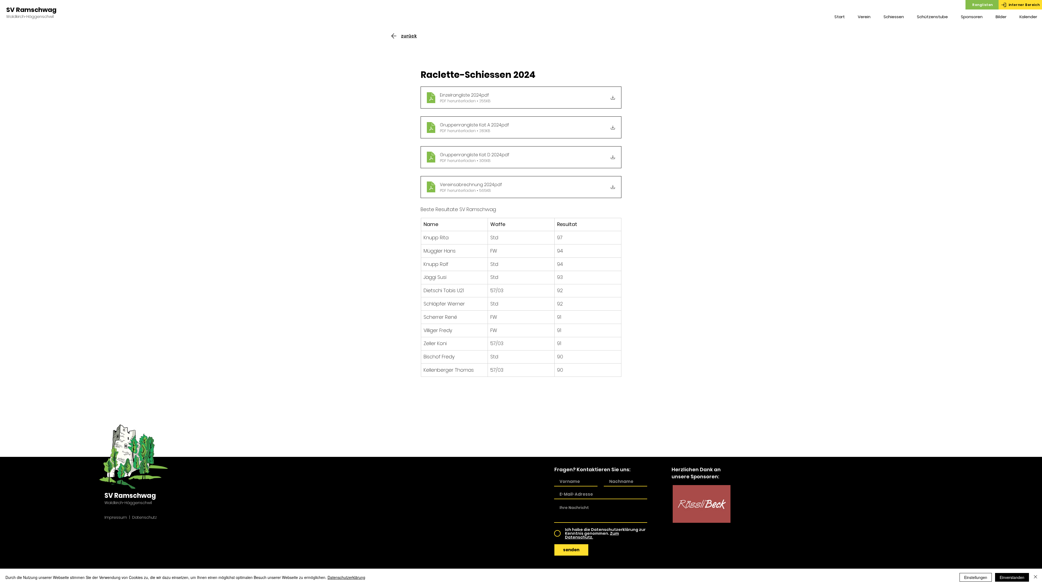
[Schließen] (1035, 577)
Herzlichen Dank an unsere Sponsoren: (696, 473)
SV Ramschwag (31, 9)
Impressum (115, 517)
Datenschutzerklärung (346, 577)
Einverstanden (1012, 577)
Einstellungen (975, 577)
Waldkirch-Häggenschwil (30, 16)
